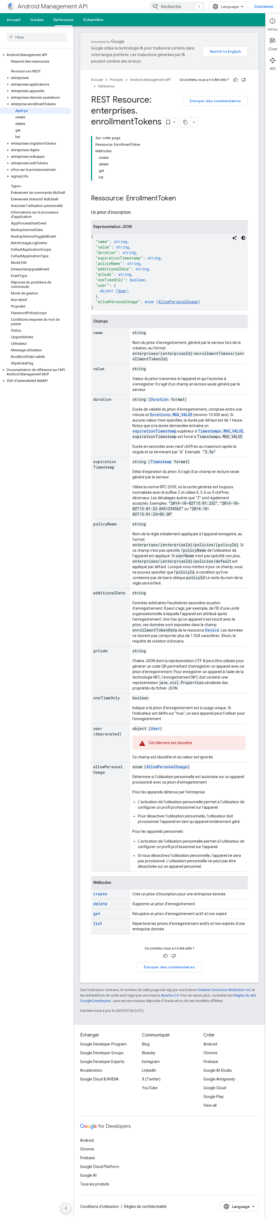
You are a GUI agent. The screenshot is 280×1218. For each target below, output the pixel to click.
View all (210, 1105)
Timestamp (161, 461)
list (97, 923)
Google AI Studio (217, 1070)
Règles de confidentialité (145, 1206)
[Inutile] (244, 80)
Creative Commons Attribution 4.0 (223, 990)
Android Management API (53, 6)
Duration (159, 399)
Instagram (151, 1061)
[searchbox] (37, 37)
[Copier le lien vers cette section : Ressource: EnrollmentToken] (181, 198)
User (122, 290)
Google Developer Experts (102, 1061)
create (100, 893)
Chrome (210, 1053)
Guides (37, 19)
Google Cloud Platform (99, 1166)
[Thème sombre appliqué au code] (243, 237)
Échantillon (93, 19)
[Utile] (235, 80)
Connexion (263, 6)
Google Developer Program (103, 1044)
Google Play (213, 1096)
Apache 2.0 (170, 995)
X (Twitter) (151, 1079)
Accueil (13, 19)
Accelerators (91, 1070)
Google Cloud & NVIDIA (99, 1079)
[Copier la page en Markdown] (185, 122)
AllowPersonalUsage (178, 301)
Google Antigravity (219, 1079)
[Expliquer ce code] (234, 237)
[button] (35, 55)
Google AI (88, 1175)
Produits (116, 80)
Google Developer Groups (102, 1053)
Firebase (210, 1061)
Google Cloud (214, 1088)
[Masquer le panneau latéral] (65, 1208)
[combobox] (177, 6)
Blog (146, 1044)
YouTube (150, 1088)
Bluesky (148, 1053)
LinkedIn (149, 1070)
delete (100, 903)
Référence (64, 19)
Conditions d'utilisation (99, 1206)
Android (210, 1044)
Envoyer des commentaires (215, 100)
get (96, 913)
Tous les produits (94, 1184)
